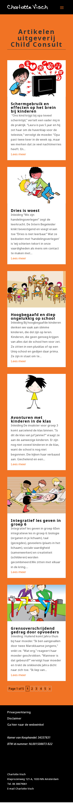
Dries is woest (25, 210)
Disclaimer (14, 718)
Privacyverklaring (19, 712)
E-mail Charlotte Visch (20, 788)
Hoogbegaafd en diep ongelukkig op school (33, 316)
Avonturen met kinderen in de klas (31, 419)
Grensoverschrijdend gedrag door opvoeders (35, 630)
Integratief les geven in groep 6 (36, 522)
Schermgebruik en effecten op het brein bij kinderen (33, 107)
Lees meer (18, 154)
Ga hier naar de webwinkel (25, 725)
